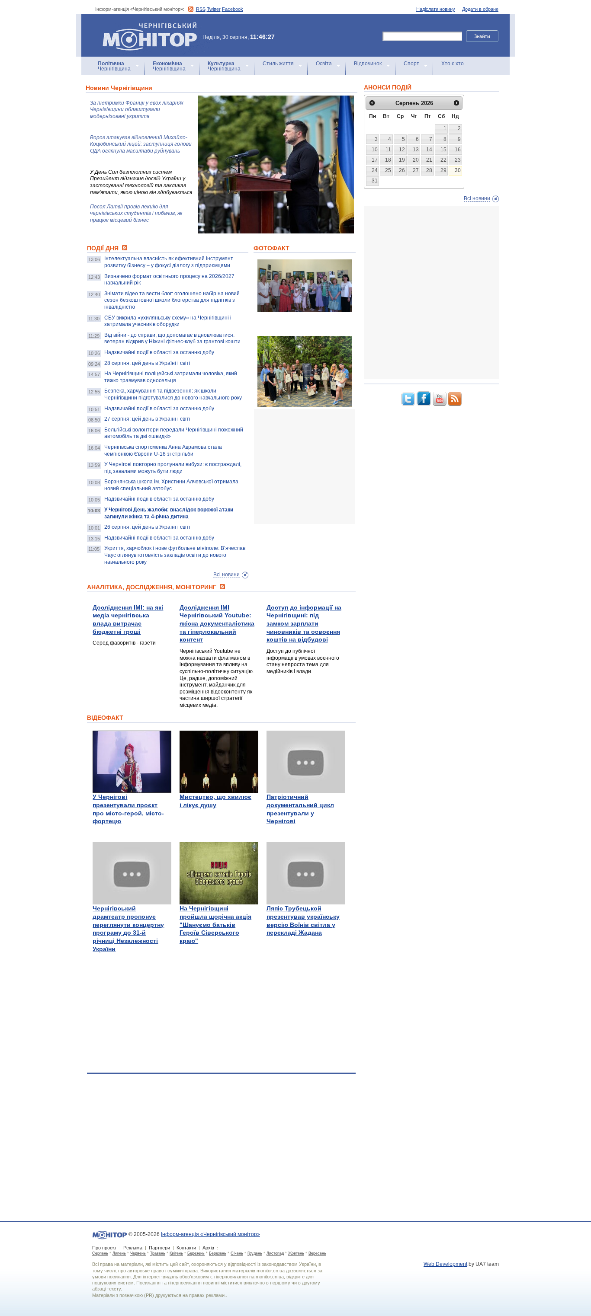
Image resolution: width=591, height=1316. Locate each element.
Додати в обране (480, 9)
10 (375, 150)
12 (402, 150)
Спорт (411, 64)
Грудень (254, 1253)
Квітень (176, 1253)
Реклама (132, 1247)
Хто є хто (452, 64)
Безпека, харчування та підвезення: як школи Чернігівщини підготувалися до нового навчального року (173, 394)
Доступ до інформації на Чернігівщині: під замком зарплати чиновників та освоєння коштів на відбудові (304, 623)
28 (429, 170)
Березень (196, 1253)
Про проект (104, 1247)
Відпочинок (368, 64)
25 (388, 170)
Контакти (186, 1247)
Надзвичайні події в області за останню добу (159, 352)
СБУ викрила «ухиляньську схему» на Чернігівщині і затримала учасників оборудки (167, 321)
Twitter (214, 9)
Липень (119, 1253)
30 (458, 170)
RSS (201, 9)
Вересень (317, 1253)
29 (443, 170)
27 (416, 170)
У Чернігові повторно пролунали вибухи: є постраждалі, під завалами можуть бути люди (172, 467)
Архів (208, 1247)
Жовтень (296, 1253)
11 (388, 150)
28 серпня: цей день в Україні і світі (147, 363)
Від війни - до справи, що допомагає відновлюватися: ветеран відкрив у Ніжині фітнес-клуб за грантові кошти (172, 338)
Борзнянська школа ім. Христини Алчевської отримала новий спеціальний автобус (171, 485)
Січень (237, 1253)
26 (402, 170)
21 (429, 160)
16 (458, 150)
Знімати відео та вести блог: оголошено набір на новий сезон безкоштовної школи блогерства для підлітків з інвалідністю (172, 300)
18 (388, 160)
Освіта (324, 64)
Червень (138, 1253)
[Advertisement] (319, 466)
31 (375, 181)
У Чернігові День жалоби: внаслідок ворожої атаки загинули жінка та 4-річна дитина (168, 513)
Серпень (100, 1253)
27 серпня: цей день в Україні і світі (147, 419)
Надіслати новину (435, 9)
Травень (157, 1253)
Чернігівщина (114, 66)
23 (458, 160)
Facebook (232, 9)
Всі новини (226, 575)
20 (416, 160)
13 (416, 150)
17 (375, 160)
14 (429, 150)
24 (375, 170)
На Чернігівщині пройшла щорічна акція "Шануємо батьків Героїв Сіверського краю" (215, 924)
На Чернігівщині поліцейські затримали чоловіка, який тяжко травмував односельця (170, 377)
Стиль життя (278, 64)
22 (443, 160)
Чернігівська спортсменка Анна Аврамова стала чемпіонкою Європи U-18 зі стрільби (163, 450)
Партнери (159, 1247)
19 (402, 160)
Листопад (275, 1253)
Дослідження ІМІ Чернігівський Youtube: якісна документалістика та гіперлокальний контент (217, 623)
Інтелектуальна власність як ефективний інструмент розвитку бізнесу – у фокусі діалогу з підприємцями (168, 262)
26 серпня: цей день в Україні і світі (147, 527)
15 (443, 150)
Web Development (445, 1264)
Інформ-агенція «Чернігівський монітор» (145, 25)
